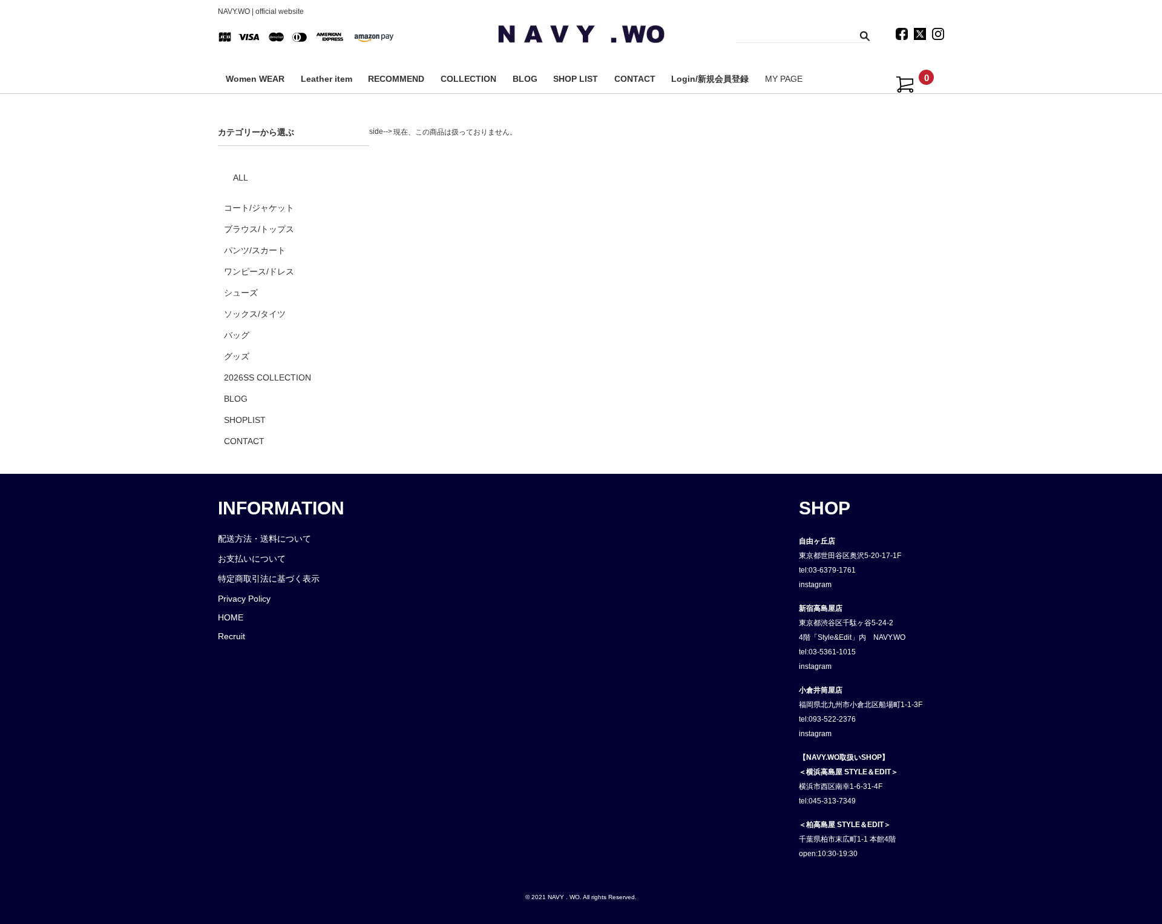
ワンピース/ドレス (259, 271)
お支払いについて (252, 558)
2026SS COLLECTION (267, 377)
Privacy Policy (244, 598)
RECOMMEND (396, 79)
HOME (230, 617)
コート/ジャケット (259, 208)
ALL (240, 177)
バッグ (236, 335)
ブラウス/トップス (259, 229)
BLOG (525, 79)
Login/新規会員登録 (710, 79)
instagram (815, 584)
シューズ (241, 292)
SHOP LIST (575, 79)
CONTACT (634, 79)
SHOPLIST (245, 420)
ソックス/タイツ (255, 314)
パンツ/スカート (255, 250)
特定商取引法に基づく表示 (269, 578)
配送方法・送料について (264, 538)
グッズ (236, 356)
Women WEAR (255, 79)
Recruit (231, 636)
